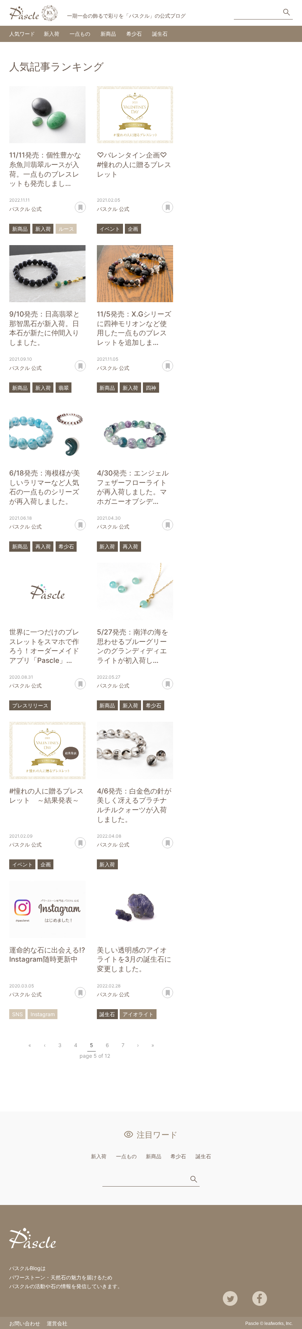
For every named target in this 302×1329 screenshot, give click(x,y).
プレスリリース (30, 705)
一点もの (80, 34)
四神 (151, 388)
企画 (133, 229)
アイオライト (138, 1014)
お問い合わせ (24, 1323)
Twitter (230, 1298)
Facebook (259, 1298)
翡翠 (64, 388)
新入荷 (51, 34)
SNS (17, 1014)
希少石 (134, 34)
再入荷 (43, 546)
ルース (66, 229)
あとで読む (85, 205)
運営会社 (57, 1323)
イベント (109, 229)
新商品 (108, 34)
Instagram (43, 1014)
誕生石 (160, 34)
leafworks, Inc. (278, 1323)
